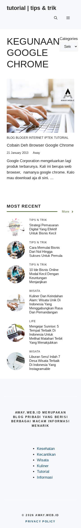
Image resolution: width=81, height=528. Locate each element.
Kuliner (43, 466)
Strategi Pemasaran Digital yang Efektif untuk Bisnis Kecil (43, 229)
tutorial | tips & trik (31, 8)
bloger (22, 137)
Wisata (43, 460)
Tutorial (43, 471)
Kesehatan (46, 449)
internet (36, 137)
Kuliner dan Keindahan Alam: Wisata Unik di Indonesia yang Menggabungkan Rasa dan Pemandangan (46, 304)
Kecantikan (46, 454)
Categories (69, 39)
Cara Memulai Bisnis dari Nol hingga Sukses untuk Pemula (45, 251)
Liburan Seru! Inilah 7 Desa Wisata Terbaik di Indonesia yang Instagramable (44, 363)
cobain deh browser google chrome (40, 145)
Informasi (45, 477)
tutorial (61, 137)
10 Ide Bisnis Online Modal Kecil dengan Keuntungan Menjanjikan (44, 276)
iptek (48, 137)
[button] (56, 18)
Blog (11, 137)
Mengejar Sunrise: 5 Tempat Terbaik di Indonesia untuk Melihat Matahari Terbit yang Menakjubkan (45, 334)
